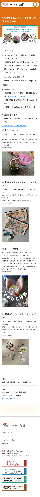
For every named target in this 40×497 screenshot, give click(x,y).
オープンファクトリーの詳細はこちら (14, 126)
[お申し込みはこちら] (16, 96)
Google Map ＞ (8, 398)
